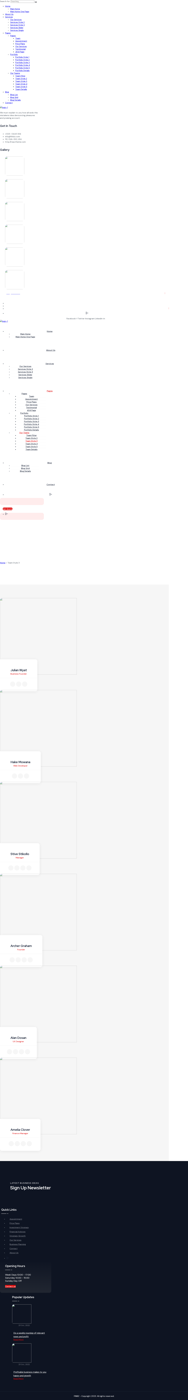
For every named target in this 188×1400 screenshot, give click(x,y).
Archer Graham (21, 946)
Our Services (16, 19)
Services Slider (16, 27)
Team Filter (20, 76)
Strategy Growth (18, 1236)
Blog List (14, 94)
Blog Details (15, 100)
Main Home (15, 9)
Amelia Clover (20, 1130)
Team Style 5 (21, 86)
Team (17, 38)
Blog (7, 92)
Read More (18, 1339)
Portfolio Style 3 (22, 62)
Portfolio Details (22, 70)
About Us (9, 14)
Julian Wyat (18, 670)
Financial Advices (17, 1231)
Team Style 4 (21, 84)
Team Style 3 (21, 81)
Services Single (17, 30)
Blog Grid (14, 97)
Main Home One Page (19, 11)
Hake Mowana (20, 762)
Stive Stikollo (19, 854)
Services (9, 17)
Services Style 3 (17, 25)
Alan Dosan (18, 1038)
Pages (8, 33)
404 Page (19, 52)
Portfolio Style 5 (22, 68)
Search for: (5, 1)
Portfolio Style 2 (22, 60)
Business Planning (18, 1244)
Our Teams (15, 73)
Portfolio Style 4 (22, 65)
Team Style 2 (21, 78)
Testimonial (20, 49)
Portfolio (14, 54)
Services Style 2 (17, 22)
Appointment (21, 41)
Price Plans (20, 44)
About (87, 303)
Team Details (21, 89)
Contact (9, 102)
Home (7, 6)
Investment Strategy (19, 1227)
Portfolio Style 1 (22, 57)
